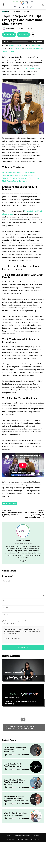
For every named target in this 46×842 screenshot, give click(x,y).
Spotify (27, 48)
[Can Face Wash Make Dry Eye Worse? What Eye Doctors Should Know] (23, 670)
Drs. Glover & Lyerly (15, 28)
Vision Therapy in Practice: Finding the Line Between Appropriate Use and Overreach (16, 799)
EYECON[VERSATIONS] (12, 697)
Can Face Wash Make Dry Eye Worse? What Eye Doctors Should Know (21, 678)
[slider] (40, 41)
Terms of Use (11, 634)
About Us (10, 836)
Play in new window (17, 45)
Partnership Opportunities (23, 836)
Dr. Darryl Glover (9, 503)
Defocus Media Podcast (20, 11)
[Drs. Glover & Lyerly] (4, 28)
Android (6, 51)
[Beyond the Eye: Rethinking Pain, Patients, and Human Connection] (23, 719)
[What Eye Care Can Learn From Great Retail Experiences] (36, 816)
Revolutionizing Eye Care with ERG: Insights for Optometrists (12, 514)
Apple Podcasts (17, 48)
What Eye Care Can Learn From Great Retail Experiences (15, 814)
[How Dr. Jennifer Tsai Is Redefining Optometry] (23, 695)
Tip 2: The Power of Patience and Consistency (20, 178)
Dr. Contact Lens (32, 68)
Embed (39, 45)
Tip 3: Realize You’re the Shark (14, 181)
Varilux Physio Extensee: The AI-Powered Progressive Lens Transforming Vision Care (34, 514)
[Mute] (35, 42)
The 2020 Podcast (11, 722)
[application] (23, 42)
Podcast (5, 11)
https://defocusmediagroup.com (23, 543)
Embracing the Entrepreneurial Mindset (18, 172)
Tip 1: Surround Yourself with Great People (19, 175)
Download (31, 45)
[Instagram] (23, 560)
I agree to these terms (11, 638)
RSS (12, 51)
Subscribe (36, 836)
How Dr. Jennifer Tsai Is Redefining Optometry (20, 703)
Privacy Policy (36, 631)
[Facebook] (20, 560)
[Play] (5, 42)
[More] (32, 34)
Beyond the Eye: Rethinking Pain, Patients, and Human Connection (19, 727)
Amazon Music (37, 48)
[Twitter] (26, 560)
